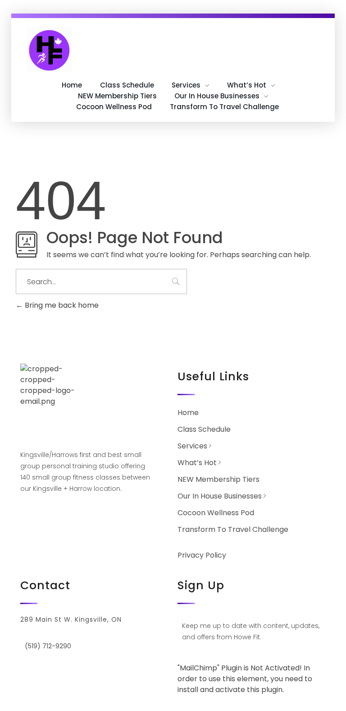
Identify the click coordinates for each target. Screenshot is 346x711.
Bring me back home (61, 305)
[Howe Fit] (49, 49)
